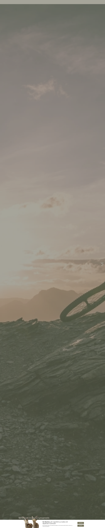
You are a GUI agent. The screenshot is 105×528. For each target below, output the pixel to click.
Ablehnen (80, 525)
